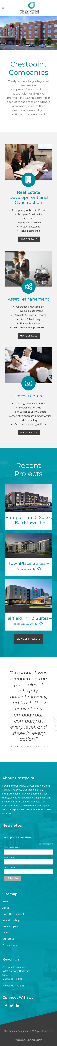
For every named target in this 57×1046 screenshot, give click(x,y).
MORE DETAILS (28, 239)
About (5, 907)
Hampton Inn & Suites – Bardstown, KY (28, 520)
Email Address (12, 847)
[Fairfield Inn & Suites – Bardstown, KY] (28, 596)
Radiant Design (34, 1039)
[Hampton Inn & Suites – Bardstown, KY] (28, 498)
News (5, 932)
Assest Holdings (11, 920)
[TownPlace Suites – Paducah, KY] (28, 545)
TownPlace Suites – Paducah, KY (28, 566)
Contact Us (8, 938)
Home (5, 901)
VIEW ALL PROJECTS (28, 639)
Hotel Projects (10, 926)
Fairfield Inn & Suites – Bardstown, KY (28, 621)
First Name (9, 857)
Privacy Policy (9, 945)
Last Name (9, 867)
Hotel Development (13, 913)
